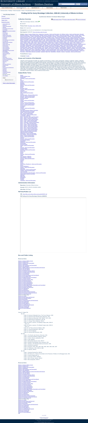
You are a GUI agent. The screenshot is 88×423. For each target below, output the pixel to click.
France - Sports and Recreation (58, 37)
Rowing (24, 48)
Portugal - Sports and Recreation (52, 47)
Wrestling (59, 51)
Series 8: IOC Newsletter (24, 268)
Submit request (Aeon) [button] (57, 19)
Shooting (22, 49)
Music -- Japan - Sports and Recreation (28, 124)
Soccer (33, 49)
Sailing (46, 48)
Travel (4, 62)
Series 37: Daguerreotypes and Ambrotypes (28, 300)
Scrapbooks (5, 68)
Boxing (45, 35)
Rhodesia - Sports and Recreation (74, 47)
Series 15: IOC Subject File (24, 276)
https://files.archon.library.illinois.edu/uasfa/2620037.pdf (35, 194)
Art (60, 34)
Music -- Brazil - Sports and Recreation (47, 40)
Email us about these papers (9, 83)
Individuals (4, 27)
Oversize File (5, 73)
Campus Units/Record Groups (7, 7)
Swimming (22, 50)
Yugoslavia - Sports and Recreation (73, 51)
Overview (3, 16)
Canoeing (72, 35)
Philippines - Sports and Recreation (68, 46)
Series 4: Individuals (23, 264)
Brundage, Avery (51, 35)
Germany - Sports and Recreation (72, 37)
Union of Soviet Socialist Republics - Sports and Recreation (33, 172)
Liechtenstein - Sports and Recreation (65, 39)
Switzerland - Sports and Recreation (33, 50)
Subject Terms (4, 20)
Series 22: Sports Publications (25, 284)
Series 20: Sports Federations (25, 281)
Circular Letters (5, 34)
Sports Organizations (6, 48)
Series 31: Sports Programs (25, 293)
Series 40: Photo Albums (24, 303)
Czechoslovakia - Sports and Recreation (43, 36)
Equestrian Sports (24, 37)
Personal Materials (6, 52)
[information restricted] (23, 307)
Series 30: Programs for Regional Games (28, 292)
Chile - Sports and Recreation (26, 92)
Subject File (4, 61)
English (27, 55)
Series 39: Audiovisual (23, 302)
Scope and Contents (6, 18)
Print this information (81, 19)
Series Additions (5, 75)
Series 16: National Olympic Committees (27, 277)
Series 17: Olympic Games (24, 278)
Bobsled (42, 35)
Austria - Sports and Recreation (72, 34)
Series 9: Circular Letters (24, 269)
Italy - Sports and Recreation (50, 39)
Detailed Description (6, 22)
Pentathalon (57, 46)
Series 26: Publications (23, 288)
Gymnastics (33, 38)
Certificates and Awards (7, 72)
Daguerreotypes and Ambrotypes (8, 67)
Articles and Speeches (6, 53)
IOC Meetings (5, 37)
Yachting (63, 51)
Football (49, 37)
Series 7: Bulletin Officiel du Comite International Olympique (31, 267)
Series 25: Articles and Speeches (26, 287)
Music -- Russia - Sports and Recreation (34, 44)
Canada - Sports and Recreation (62, 35)
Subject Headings (49, 7)
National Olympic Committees (7, 42)
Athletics (63, 34)
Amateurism (5, 25)
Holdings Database (44, 4)
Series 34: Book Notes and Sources (26, 297)
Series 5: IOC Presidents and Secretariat (27, 265)
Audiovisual (4, 69)
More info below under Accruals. (40, 32)
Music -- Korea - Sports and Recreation (42, 43)
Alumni (23, 10)
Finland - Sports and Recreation (40, 37)
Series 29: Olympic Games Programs (27, 291)
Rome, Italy (22, 150)
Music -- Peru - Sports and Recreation (28, 127)
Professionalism (62, 47)
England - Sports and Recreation (75, 36)
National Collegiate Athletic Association (69, 44)
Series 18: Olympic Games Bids (26, 279)
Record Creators (64, 7)
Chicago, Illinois (78, 35)
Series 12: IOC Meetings (24, 273)
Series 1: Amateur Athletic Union (26, 261)
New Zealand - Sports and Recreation (51, 45)
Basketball (22, 35)
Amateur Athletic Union (33, 34)
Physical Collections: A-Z (21, 7)
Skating (26, 49)
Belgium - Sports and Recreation (32, 35)
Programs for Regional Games (8, 59)
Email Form (46, 418)
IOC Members (5, 29)
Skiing (29, 49)
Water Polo (47, 51)
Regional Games (5, 45)
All (19, 309)
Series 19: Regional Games (25, 280)
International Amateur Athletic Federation (70, 38)
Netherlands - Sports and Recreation (34, 45)
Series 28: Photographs (24, 290)
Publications (5, 54)
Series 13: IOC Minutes (24, 274)
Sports (58, 49)
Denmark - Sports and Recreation (59, 36)
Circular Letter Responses (7, 36)
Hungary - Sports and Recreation (48, 38)
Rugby (27, 48)
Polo (43, 47)
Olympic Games (5, 43)
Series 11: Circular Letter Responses (27, 271)
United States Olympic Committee (33, 51)
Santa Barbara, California (65, 48)
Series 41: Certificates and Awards (26, 304)
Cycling (32, 36)
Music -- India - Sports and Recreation (36, 41)
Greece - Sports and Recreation (27, 104)
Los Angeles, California (79, 39)
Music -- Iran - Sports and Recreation (72, 41)
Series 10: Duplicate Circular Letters (26, 270)
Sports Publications (6, 49)
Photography (79, 46)
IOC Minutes (5, 38)
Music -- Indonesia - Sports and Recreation (54, 41)
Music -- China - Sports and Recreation (28, 120)
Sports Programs (5, 60)
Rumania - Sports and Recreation (37, 48)
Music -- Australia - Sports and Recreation (29, 40)
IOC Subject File (5, 41)
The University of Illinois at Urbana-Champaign (46, 422)
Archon (43, 421)
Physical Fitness (23, 47)
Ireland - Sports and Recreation (36, 39)
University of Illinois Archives (16, 4)
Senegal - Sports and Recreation (78, 48)
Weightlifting (53, 51)
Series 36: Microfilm (23, 299)
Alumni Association (17, 10)
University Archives (4, 10)
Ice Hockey (58, 38)
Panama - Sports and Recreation (37, 46)
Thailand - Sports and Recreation (49, 50)
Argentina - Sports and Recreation (51, 34)
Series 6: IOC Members (24, 266)
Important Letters (5, 65)
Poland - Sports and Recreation (35, 47)
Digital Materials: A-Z (35, 7)
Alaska (26, 34)
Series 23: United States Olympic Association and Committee (32, 285)
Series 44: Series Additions (24, 308)
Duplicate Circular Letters (7, 35)
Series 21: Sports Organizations (25, 282)
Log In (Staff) (44, 415)
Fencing (30, 37)
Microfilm (4, 66)
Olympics (28, 46)
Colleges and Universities (7, 26)
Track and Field (60, 50)
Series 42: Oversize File (24, 305)
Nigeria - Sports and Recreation (66, 45)
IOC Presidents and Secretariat (8, 28)
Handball (38, 38)
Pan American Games (49, 46)
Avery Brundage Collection (31, 10)
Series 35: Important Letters (25, 298)
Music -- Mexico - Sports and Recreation (60, 43)
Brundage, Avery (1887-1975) (34, 25)
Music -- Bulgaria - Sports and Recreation (65, 40)
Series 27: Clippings (23, 289)
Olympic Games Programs (7, 58)
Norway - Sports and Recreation (27, 136)
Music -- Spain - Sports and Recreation (52, 44)
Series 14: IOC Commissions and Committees (28, 275)
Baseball (82, 34)
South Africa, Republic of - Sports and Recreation (45, 49)
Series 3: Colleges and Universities (26, 263)
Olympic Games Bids (6, 44)
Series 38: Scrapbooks (23, 301)
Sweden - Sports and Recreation (76, 49)
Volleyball (43, 51)
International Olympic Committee (27, 111)
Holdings (10, 10)
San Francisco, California (53, 48)
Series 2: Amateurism (23, 262)
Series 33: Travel (22, 296)
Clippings (4, 55)
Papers (29, 53)
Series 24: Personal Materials (25, 286)
